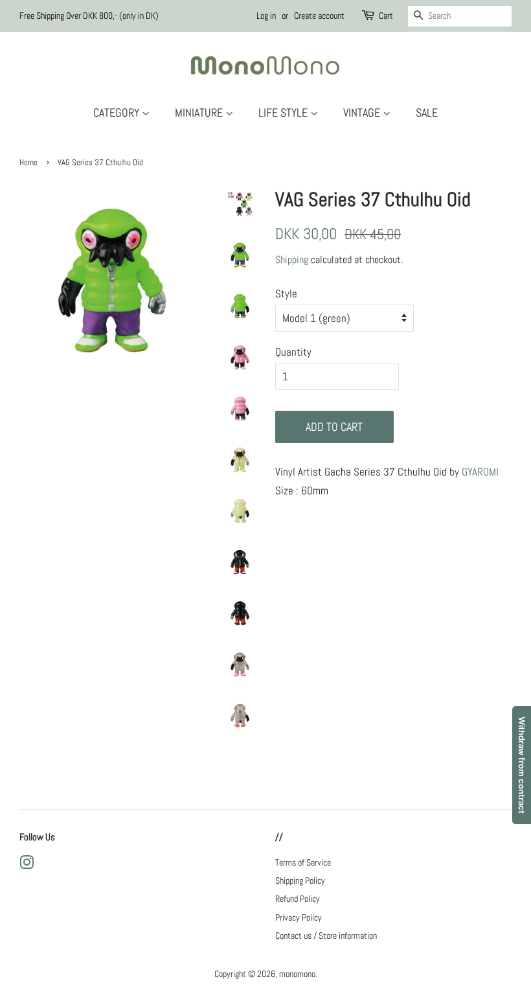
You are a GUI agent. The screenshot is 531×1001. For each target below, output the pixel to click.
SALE (427, 112)
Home (28, 162)
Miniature (200, 112)
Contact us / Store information (326, 935)
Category (117, 112)
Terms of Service (303, 862)
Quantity (293, 352)
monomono (297, 974)
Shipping (291, 259)
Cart (386, 15)
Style (286, 293)
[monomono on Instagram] (26, 865)
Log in (266, 15)
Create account (319, 15)
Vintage (363, 112)
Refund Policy (297, 898)
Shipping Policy (300, 880)
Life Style (284, 112)
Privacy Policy (298, 917)
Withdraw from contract (522, 765)
